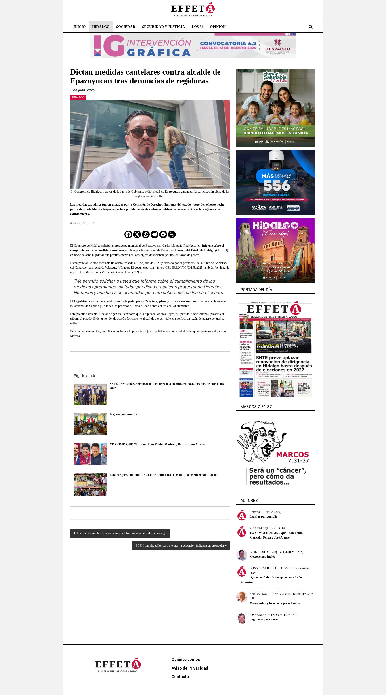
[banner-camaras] (275, 182)
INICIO (79, 27)
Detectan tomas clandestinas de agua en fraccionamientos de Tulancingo (121, 533)
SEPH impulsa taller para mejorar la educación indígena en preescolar (180, 545)
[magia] (275, 250)
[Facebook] (128, 234)
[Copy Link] (172, 234)
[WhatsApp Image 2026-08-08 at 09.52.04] (193, 45)
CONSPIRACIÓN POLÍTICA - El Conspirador (280, 568)
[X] (137, 234)
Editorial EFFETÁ (261, 512)
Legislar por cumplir (263, 516)
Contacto (180, 676)
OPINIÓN (218, 27)
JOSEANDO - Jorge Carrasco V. (270, 614)
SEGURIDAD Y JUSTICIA (163, 27)
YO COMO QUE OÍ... (264, 528)
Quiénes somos (186, 659)
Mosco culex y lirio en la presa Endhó (275, 603)
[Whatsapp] (146, 234)
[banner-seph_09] (275, 107)
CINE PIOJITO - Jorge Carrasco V (272, 552)
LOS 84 (197, 27)
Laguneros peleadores (264, 619)
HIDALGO (100, 27)
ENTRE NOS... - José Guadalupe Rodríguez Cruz (281, 593)
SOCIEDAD (125, 27)
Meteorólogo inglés (262, 556)
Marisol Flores (81, 223)
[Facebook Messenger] (163, 234)
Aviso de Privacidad (190, 668)
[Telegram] (154, 234)
